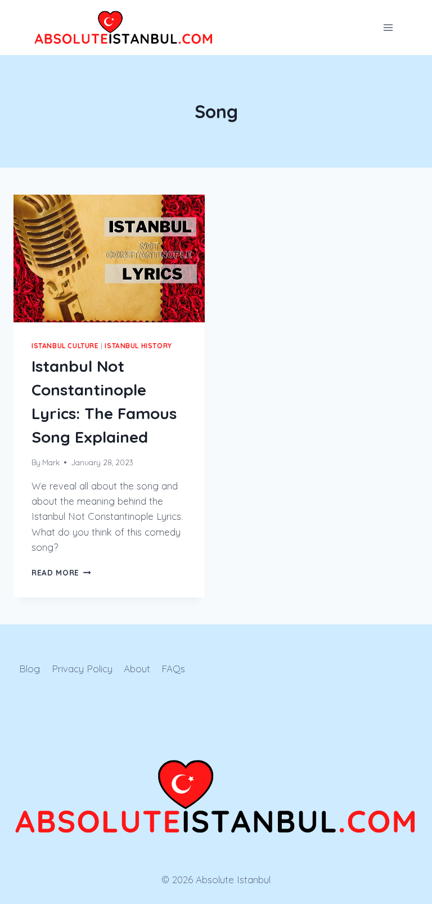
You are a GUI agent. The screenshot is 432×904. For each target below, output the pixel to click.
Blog (29, 668)
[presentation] (109, 258)
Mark (51, 462)
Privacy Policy (82, 668)
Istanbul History (138, 345)
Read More (61, 572)
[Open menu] (387, 27)
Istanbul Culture (65, 345)
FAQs (173, 668)
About (137, 668)
